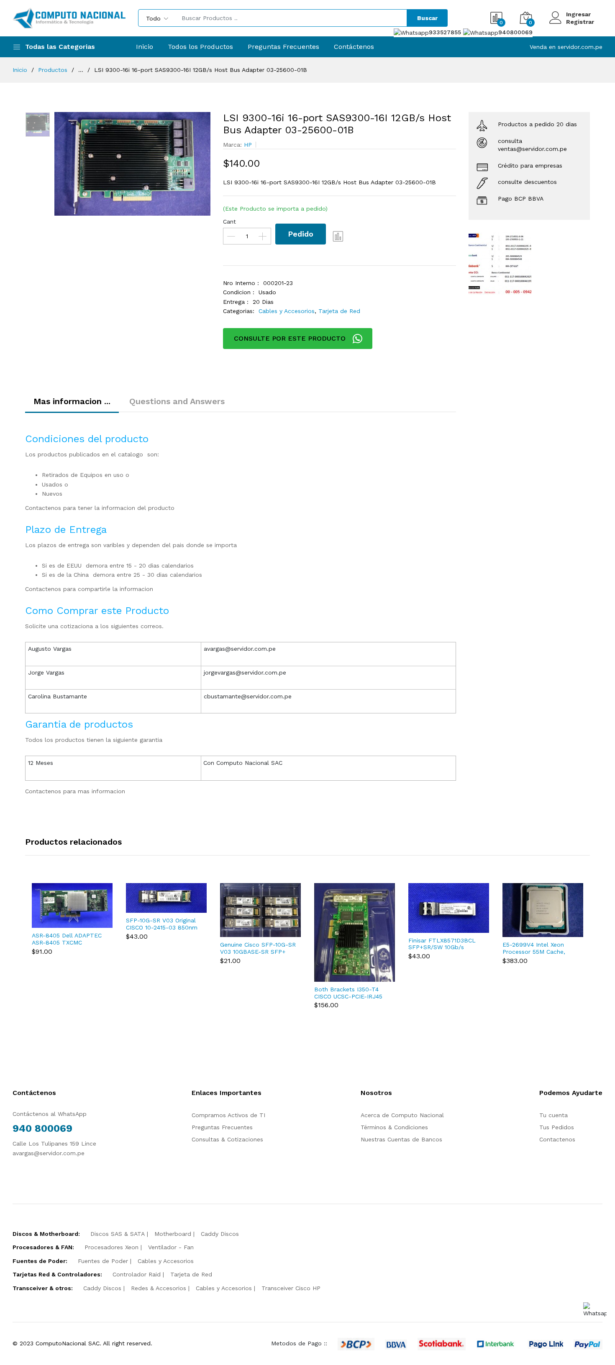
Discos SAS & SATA (117, 1233)
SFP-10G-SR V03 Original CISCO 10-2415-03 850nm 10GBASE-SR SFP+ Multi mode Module (161, 924)
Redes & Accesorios (158, 1288)
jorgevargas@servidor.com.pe (245, 672)
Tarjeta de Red (339, 311)
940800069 (515, 32)
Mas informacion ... (71, 401)
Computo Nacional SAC (249, 762)
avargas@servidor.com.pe (240, 648)
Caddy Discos (220, 1233)
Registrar (580, 21)
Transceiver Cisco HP (290, 1288)
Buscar (427, 18)
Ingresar (578, 14)
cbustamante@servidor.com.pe (248, 696)
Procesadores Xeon (111, 1247)
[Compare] (338, 236)
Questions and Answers (177, 401)
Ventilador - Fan (171, 1247)
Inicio (144, 47)
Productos (52, 69)
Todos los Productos (200, 47)
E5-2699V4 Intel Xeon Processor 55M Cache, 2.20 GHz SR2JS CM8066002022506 (533, 948)
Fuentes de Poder (103, 1261)
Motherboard (172, 1233)
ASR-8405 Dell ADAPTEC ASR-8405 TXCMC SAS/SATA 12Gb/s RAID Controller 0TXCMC (67, 939)
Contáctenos (354, 47)
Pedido (300, 233)
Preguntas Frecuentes (283, 47)
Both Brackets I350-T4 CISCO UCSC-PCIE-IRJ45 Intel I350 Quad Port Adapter (348, 993)
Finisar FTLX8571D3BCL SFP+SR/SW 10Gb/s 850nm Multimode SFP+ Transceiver (442, 944)
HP (248, 144)
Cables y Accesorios (287, 311)
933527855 (446, 32)
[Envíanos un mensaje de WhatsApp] (595, 1310)
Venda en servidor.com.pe (566, 46)
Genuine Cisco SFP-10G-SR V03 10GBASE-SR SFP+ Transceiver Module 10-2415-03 (258, 948)
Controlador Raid (137, 1274)
